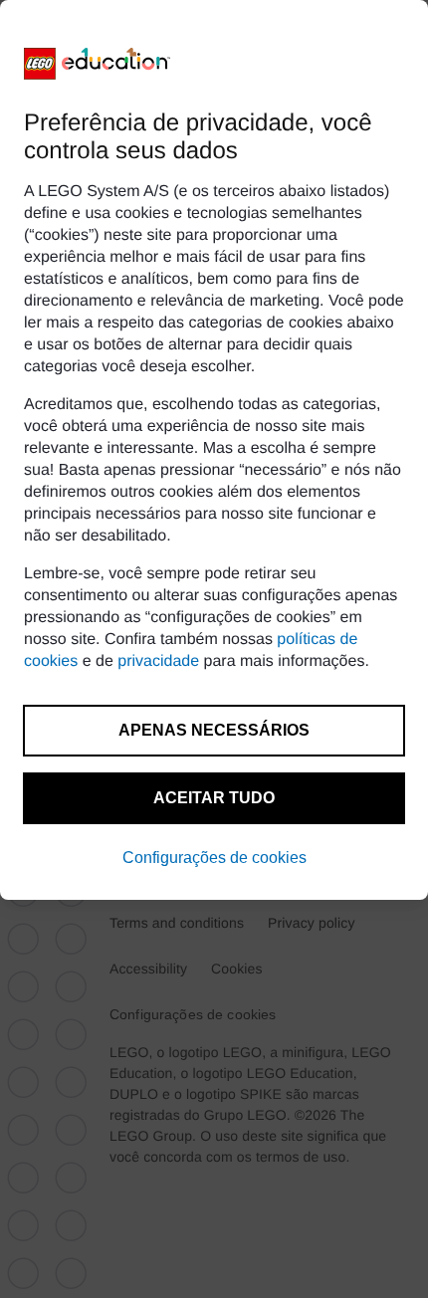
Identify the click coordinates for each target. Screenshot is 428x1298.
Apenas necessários (214, 730)
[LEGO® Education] (97, 64)
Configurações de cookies (214, 857)
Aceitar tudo (214, 797)
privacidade (158, 661)
